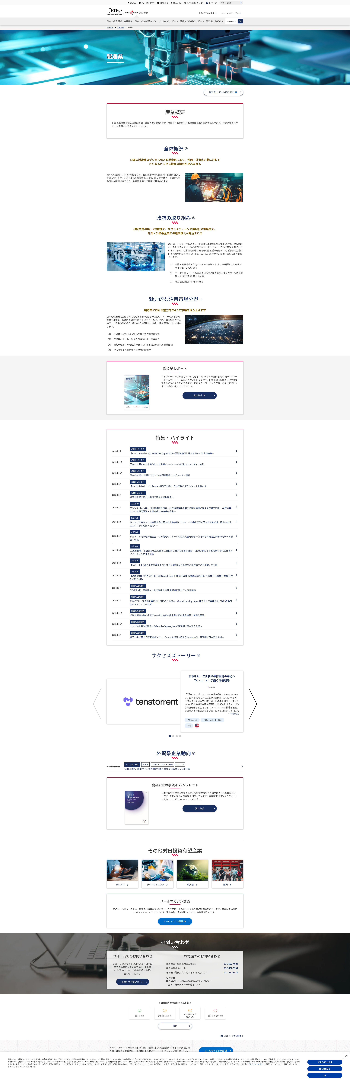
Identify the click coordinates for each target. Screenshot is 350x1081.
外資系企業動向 (173, 752)
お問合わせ (164, 3)
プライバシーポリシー (256, 1064)
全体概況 (173, 148)
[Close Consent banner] (346, 1056)
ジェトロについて (147, 3)
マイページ (212, 3)
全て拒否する (325, 1068)
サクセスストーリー (173, 655)
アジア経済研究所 (193, 3)
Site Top (133, 3)
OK (324, 1075)
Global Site (177, 3)
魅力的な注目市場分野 (173, 298)
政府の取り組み (173, 217)
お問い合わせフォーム (133, 981)
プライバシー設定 (324, 1062)
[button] (97, 703)
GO (240, 21)
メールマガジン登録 (214, 1050)
